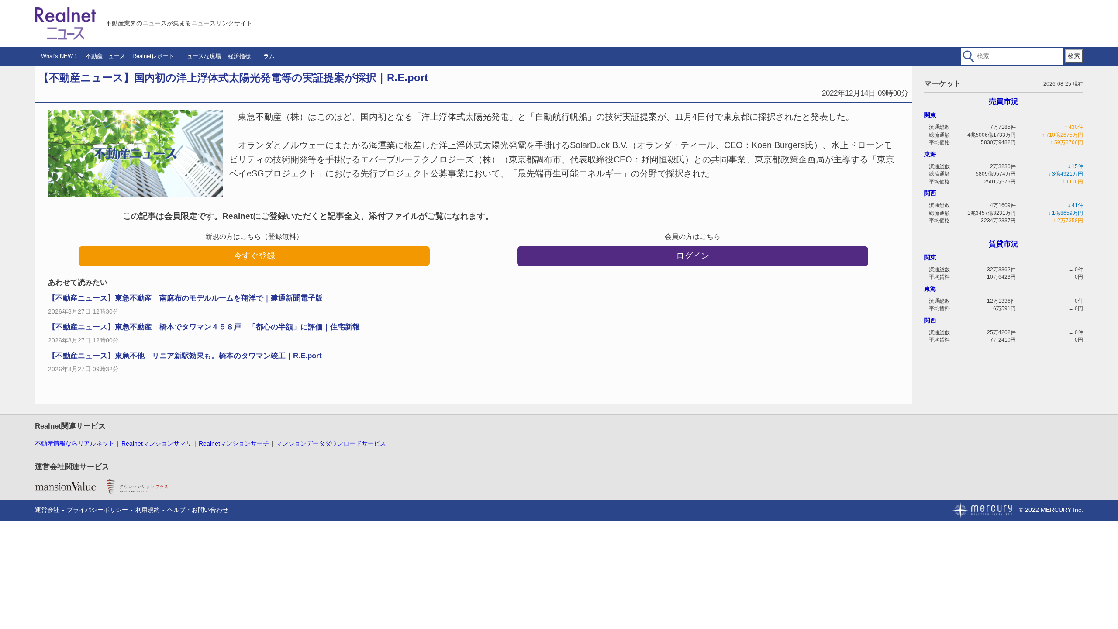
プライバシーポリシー (97, 509)
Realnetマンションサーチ (234, 443)
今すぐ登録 (254, 255)
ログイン (692, 255)
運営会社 (47, 509)
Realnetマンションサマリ (156, 443)
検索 (1074, 55)
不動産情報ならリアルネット (74, 443)
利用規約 (147, 509)
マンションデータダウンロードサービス (331, 443)
